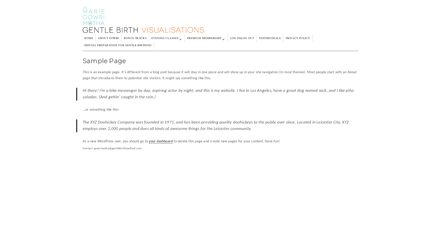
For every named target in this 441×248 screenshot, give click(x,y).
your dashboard (161, 141)
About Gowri (108, 38)
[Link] (220, 20)
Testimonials (270, 38)
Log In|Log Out (242, 38)
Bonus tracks (135, 38)
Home (88, 38)
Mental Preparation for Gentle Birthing (118, 45)
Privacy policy (298, 38)
